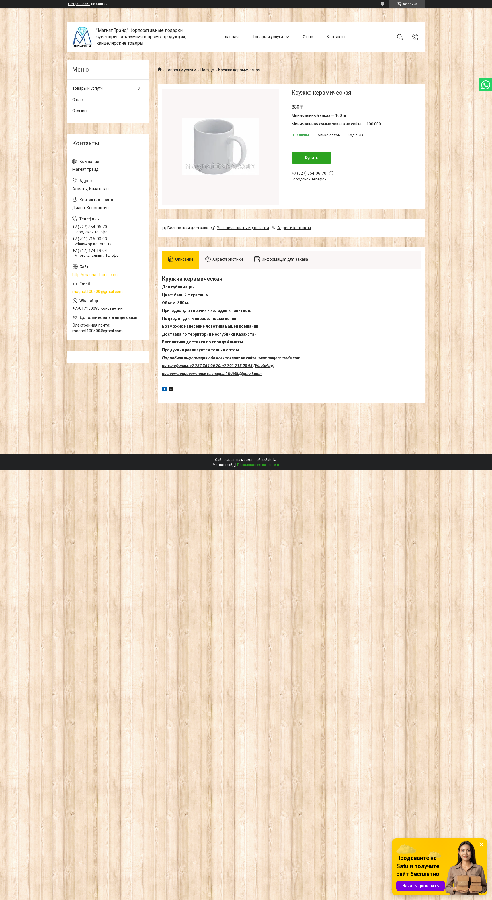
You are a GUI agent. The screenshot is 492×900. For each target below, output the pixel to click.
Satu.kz (271, 460)
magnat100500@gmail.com (97, 291)
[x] (171, 390)
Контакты (336, 36)
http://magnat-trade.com (95, 274)
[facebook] (164, 390)
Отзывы (79, 111)
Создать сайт (79, 4)
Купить (311, 158)
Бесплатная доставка (187, 228)
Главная (231, 36)
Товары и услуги (268, 36)
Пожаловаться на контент (258, 465)
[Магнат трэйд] (82, 37)
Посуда (207, 70)
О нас (308, 36)
